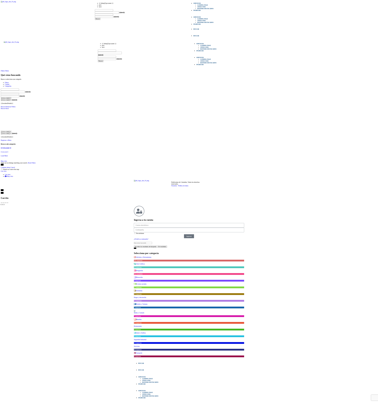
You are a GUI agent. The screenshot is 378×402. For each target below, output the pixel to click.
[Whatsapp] (224, 181)
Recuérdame (140, 233)
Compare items (6, 167)
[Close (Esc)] (1, 202)
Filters (3, 71)
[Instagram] (219, 181)
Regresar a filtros (6, 140)
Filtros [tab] (7, 82)
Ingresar (197, 10)
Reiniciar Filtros (10, 107)
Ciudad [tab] (7, 84)
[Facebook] (211, 181)
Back (7, 108)
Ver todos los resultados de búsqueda (145, 246)
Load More (4, 156)
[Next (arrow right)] (3, 204)
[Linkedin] (215, 181)
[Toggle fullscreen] (5, 202)
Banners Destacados (205, 8)
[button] (236, 14)
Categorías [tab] (8, 86)
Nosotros (174, 186)
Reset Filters (32, 163)
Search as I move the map (11, 169)
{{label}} (122, 12)
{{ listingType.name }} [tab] (106, 3)
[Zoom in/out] (7, 202)
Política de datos (183, 186)
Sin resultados (162, 246)
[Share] (3, 202)
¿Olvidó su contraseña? (141, 239)
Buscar (98, 19)
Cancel (13, 167)
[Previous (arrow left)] (1, 204)
